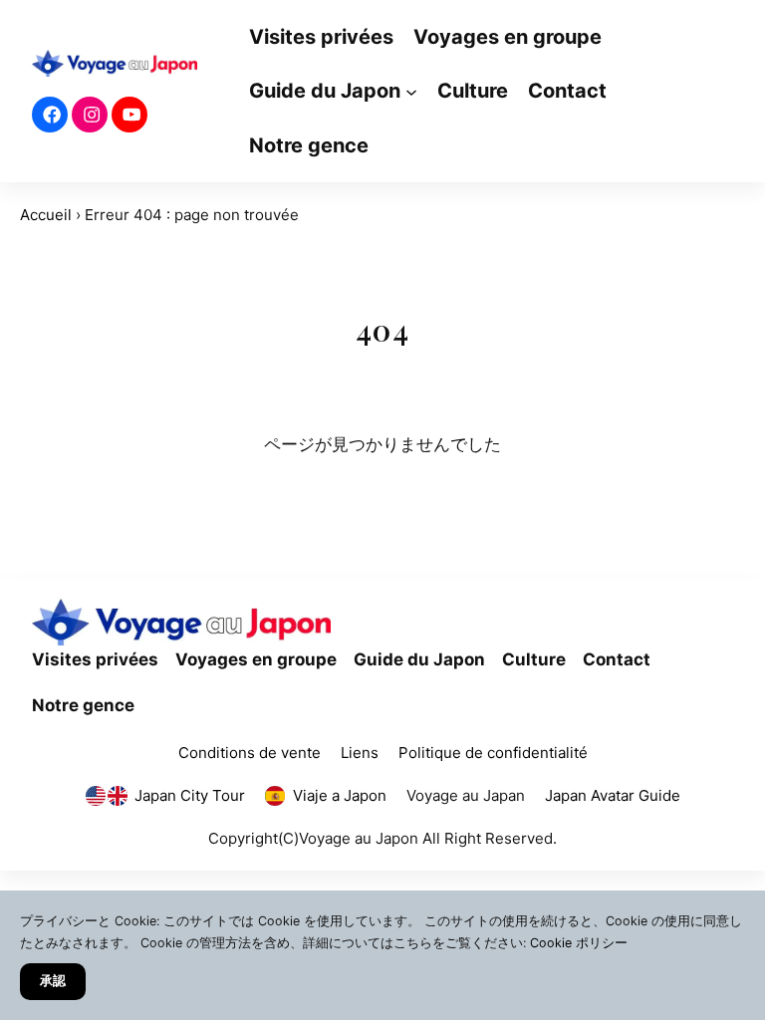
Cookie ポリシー (579, 942)
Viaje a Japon (339, 795)
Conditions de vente (249, 752)
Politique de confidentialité (493, 752)
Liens (360, 752)
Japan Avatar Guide (612, 795)
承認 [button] (53, 980)
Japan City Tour (189, 795)
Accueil (46, 214)
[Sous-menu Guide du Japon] (411, 92)
